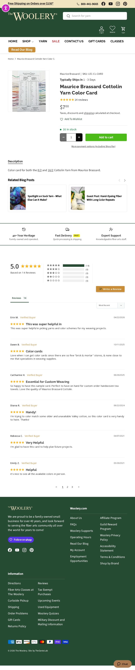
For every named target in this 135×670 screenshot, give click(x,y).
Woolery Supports (81, 531)
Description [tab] (15, 161)
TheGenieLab (41, 650)
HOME (12, 41)
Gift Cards (14, 620)
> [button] (79, 486)
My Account (77, 550)
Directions (14, 583)
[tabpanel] (67, 170)
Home (11, 59)
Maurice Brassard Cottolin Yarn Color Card (37, 59)
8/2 (40, 170)
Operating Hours (80, 537)
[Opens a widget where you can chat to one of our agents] (122, 664)
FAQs (73, 524)
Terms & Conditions (112, 557)
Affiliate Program (110, 518)
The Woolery (21, 650)
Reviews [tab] (16, 298)
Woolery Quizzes (48, 613)
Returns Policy (17, 626)
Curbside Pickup (18, 601)
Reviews (43, 583)
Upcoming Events (49, 601)
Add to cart (106, 137)
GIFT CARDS (97, 41)
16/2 (51, 170)
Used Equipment (48, 607)
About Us (76, 518)
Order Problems (18, 613)
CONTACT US (74, 41)
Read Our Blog (79, 544)
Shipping (13, 607)
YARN (43, 41)
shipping (89, 113)
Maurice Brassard (70, 74)
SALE (56, 41)
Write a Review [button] (112, 289)
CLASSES (117, 41)
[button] (123, 29)
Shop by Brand (109, 563)
